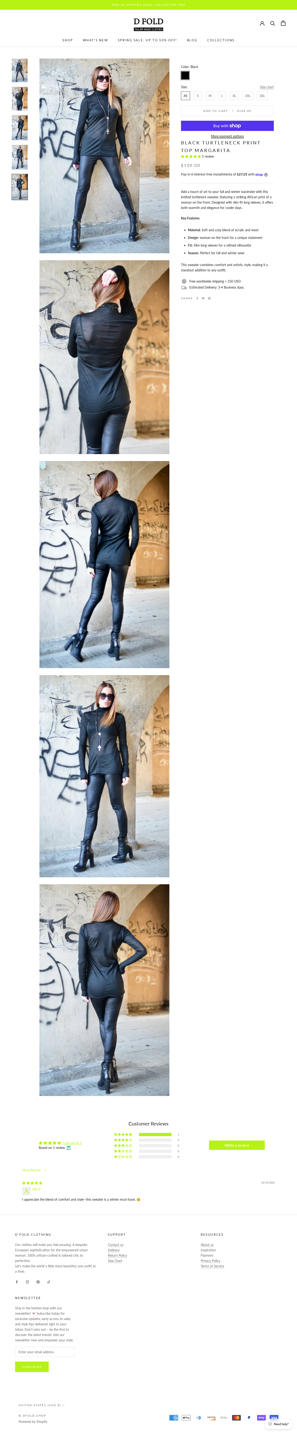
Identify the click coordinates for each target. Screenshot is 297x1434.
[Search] (272, 23)
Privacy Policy (210, 1261)
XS (185, 96)
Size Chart (115, 1261)
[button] (191, 157)
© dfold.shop (32, 1415)
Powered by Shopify (33, 1422)
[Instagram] (27, 1281)
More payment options (227, 136)
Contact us (115, 1245)
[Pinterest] (209, 298)
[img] (32, 1183)
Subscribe (32, 1367)
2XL (248, 96)
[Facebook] (197, 298)
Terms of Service (212, 1266)
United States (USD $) (40, 1405)
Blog (192, 40)
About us (207, 1245)
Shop (67, 40)
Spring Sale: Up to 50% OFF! (147, 40)
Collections (221, 40)
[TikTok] (48, 1281)
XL (234, 96)
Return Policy (117, 1255)
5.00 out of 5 (72, 1143)
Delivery (113, 1250)
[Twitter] (203, 298)
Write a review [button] (237, 1145)
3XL (262, 96)
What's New (95, 40)
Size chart (267, 87)
